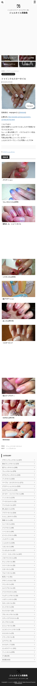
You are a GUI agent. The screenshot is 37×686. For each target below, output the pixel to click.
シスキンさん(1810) (9, 277)
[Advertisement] (18, 34)
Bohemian (6, 439)
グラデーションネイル (9, 152)
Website (22, 112)
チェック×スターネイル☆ (14, 446)
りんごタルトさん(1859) (10, 202)
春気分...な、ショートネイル (12, 224)
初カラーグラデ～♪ (9, 396)
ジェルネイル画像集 (18, 13)
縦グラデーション (8, 299)
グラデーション (8, 180)
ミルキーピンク (8, 343)
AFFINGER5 (19, 683)
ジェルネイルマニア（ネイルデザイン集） (18, 678)
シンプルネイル (11, 448)
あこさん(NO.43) (8, 321)
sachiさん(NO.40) (8, 417)
